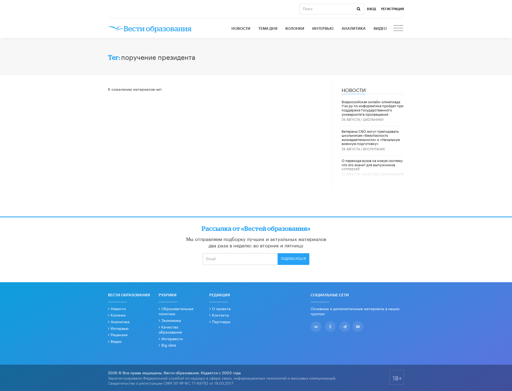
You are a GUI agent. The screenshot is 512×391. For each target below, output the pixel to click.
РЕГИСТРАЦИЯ (392, 9)
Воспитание (374, 148)
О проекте (221, 308)
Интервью (323, 29)
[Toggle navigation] (398, 28)
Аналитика (354, 29)
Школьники (373, 119)
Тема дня (267, 29)
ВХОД (371, 9)
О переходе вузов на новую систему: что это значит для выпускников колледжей (372, 164)
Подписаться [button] (293, 259)
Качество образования (383, 173)
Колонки (294, 29)
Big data (168, 345)
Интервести (172, 338)
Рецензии (119, 334)
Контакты (220, 315)
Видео (380, 29)
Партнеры (221, 321)
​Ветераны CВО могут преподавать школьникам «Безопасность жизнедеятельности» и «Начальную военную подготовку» (371, 137)
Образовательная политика (176, 311)
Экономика (171, 320)
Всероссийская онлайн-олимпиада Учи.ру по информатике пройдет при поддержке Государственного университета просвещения (372, 108)
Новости (240, 29)
